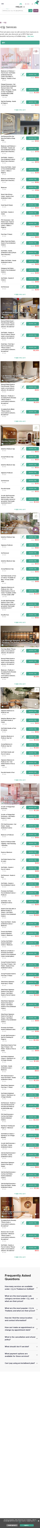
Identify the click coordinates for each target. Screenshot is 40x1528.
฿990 (37, 1129)
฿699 (37, 226)
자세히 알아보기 (12, 1525)
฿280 (37, 904)
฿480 (37, 475)
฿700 (33, 255)
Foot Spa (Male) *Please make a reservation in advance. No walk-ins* (8, 650)
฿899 (37, 77)
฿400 (33, 190)
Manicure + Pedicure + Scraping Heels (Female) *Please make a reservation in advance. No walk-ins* (8, 399)
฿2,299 (31, 819)
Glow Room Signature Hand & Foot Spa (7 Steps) (7, 1164)
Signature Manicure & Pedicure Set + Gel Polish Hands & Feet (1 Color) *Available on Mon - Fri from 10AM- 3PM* (8, 591)
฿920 (37, 459)
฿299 (37, 216)
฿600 (32, 105)
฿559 (37, 162)
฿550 (33, 264)
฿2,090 (31, 810)
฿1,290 (32, 208)
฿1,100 (32, 837)
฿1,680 (36, 748)
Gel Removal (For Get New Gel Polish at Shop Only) (8, 138)
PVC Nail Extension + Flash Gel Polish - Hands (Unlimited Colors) (8, 1077)
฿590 (37, 1138)
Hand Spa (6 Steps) (7, 205)
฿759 (37, 151)
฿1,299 (32, 828)
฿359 (37, 255)
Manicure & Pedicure (7, 835)
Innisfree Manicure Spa (8, 465)
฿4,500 (31, 1120)
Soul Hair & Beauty (9, 130)
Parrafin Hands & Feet (8, 772)
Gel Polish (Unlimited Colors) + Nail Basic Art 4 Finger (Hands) (8, 1095)
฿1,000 (32, 172)
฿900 (37, 654)
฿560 (37, 618)
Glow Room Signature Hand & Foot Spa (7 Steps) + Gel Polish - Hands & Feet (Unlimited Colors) (8, 1004)
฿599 (37, 208)
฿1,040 (36, 740)
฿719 (37, 946)
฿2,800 (31, 915)
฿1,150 (32, 459)
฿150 (37, 879)
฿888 (37, 1167)
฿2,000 (32, 226)
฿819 (37, 829)
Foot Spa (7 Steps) (6, 234)
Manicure (4, 187)
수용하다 (26, 1525)
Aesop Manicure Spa (7, 569)
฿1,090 (36, 819)
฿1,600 (32, 77)
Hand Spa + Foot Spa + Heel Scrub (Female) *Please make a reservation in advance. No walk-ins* (8, 347)
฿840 (37, 572)
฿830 (37, 936)
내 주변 (36, 10)
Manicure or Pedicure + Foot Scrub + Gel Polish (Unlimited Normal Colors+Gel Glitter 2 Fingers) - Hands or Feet (8, 74)
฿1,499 (36, 92)
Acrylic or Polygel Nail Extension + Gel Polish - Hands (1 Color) (8, 816)
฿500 (33, 289)
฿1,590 (31, 1098)
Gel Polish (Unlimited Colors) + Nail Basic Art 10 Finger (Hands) (8, 1058)
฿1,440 (36, 765)
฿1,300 (31, 740)
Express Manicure (6, 852)
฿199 (37, 190)
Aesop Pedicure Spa (7, 457)
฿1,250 (31, 775)
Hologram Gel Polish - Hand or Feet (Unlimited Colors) (8, 270)
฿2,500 (31, 1080)
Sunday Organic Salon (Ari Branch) (16, 441)
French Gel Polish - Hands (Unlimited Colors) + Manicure (7, 933)
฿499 (32, 182)
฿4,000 (31, 1040)
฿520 (37, 467)
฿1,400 (32, 985)
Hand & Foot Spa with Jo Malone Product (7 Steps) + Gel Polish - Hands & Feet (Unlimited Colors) (8, 912)
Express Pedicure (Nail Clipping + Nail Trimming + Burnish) (8, 843)
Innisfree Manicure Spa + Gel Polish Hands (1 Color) (8, 720)
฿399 (37, 173)
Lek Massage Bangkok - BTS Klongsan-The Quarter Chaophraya (16, 641)
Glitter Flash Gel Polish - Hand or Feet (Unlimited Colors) (8, 243)
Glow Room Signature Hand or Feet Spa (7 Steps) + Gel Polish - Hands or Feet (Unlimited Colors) (8, 1018)
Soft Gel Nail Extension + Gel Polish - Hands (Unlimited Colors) (8, 1154)
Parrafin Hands (5, 488)
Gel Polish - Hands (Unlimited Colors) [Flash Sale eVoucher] (8, 252)
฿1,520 (36, 502)
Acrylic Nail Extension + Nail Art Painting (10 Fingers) (8, 1037)
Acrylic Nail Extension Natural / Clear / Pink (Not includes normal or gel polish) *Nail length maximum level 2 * (8, 499)
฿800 (37, 714)
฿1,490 (36, 1061)
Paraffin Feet (5, 615)
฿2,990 (36, 1040)
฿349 (37, 199)
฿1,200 (36, 402)
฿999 (33, 162)
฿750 (32, 451)
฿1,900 (31, 502)
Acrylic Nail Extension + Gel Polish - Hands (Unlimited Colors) (8, 1145)
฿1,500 (32, 1129)
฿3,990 (31, 1177)
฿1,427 (32, 151)
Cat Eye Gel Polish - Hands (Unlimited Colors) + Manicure (7, 943)
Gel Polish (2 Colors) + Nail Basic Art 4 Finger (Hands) (8, 1135)
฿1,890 (31, 1061)
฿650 (32, 467)
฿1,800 (36, 968)
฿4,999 (32, 723)
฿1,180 (36, 1188)
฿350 (33, 141)
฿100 (37, 141)
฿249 (37, 290)
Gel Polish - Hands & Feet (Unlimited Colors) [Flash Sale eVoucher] (8, 159)
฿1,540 (36, 995)
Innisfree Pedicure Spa (8, 449)
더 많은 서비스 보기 (20, 110)
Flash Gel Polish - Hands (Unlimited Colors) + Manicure (8, 923)
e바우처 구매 (32, 74)
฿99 (37, 1108)
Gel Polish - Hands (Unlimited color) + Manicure (6, 1068)
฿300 (37, 105)
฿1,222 (36, 1007)
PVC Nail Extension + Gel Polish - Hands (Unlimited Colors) (8, 826)
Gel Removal (5, 287)
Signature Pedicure (7, 473)
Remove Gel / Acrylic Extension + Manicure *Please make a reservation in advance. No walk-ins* (8, 1235)
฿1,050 (32, 571)
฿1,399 (36, 594)
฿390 (37, 182)
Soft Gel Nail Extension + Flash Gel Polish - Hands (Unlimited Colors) (8, 1185)
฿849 (37, 723)
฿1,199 (32, 1020)
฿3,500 (31, 92)
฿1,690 (32, 237)
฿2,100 (31, 748)
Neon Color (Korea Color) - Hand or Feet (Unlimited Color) (7, 196)
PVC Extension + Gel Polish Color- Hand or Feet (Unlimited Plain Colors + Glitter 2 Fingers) (7, 223)
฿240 (37, 483)
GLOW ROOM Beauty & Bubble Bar (16, 800)
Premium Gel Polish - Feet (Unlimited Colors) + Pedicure (8, 893)
